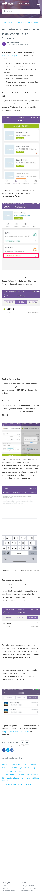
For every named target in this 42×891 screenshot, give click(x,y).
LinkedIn (12, 750)
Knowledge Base (8, 22)
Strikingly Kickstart (27, 886)
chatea (26, 732)
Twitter (8, 750)
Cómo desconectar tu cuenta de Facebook (18, 784)
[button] (22, 742)
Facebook (4, 750)
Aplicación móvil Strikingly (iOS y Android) (18, 768)
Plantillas (5, 888)
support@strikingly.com (12, 732)
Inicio (4, 886)
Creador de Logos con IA (29, 888)
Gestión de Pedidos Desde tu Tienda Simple (19, 764)
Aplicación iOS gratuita (11, 55)
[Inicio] (8, 3)
